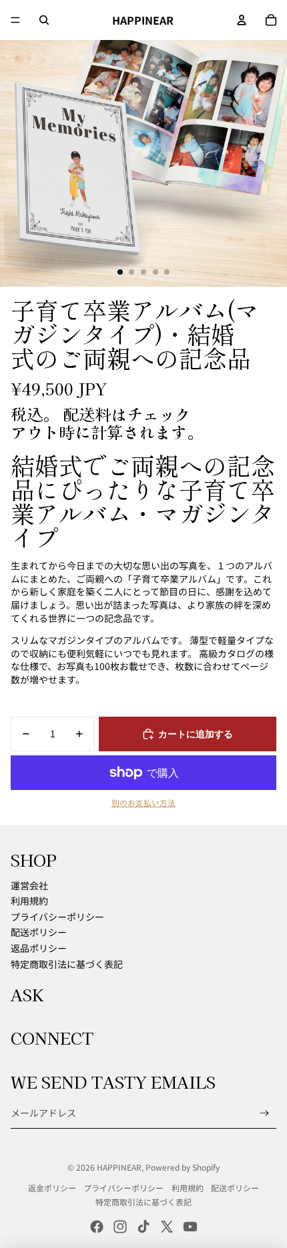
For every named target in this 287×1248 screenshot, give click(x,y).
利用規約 (29, 900)
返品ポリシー (39, 948)
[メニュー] (15, 20)
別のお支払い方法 (143, 802)
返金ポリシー (52, 1187)
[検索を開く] (44, 20)
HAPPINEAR (119, 1167)
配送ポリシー (39, 932)
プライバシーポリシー (57, 916)
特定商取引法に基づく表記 (67, 964)
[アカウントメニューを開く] (241, 20)
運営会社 (29, 885)
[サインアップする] (264, 1113)
